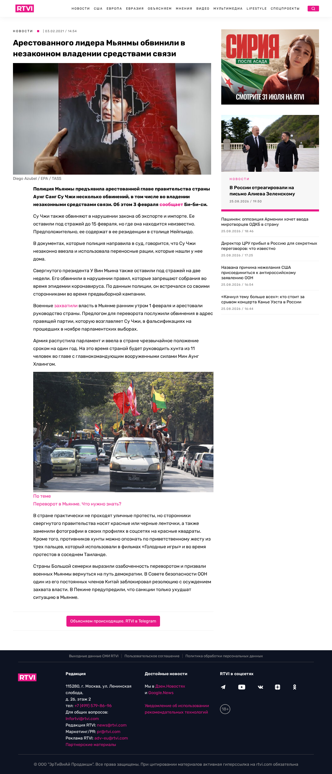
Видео (203, 8)
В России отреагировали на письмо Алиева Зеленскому (262, 191)
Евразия (135, 8)
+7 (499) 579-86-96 (93, 705)
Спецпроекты (285, 8)
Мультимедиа (228, 8)
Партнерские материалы (91, 744)
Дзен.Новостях (170, 686)
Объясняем (160, 8)
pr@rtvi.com (108, 731)
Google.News (161, 692)
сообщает (171, 204)
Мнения (184, 8)
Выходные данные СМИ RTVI (94, 656)
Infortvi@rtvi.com (82, 718)
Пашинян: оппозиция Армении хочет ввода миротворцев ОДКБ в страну (264, 222)
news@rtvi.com (112, 725)
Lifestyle (257, 8)
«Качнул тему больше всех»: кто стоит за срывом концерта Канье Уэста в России (263, 299)
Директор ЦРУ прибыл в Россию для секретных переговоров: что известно (269, 246)
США (98, 8)
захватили (66, 306)
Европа (114, 8)
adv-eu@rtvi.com (111, 738)
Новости (81, 8)
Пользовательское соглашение (152, 656)
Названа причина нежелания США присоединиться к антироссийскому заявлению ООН (258, 272)
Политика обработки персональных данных (224, 656)
